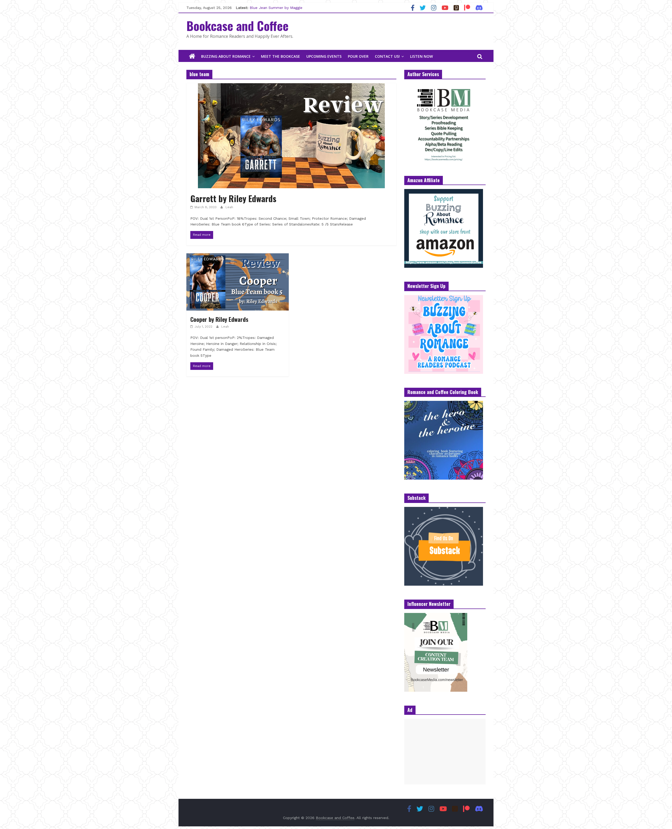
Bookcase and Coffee (237, 25)
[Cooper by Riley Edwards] (237, 256)
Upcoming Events (324, 56)
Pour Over (358, 56)
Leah (229, 207)
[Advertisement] (445, 751)
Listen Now (421, 56)
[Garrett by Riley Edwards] (291, 86)
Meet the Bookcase (280, 56)
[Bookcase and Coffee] (192, 56)
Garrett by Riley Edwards (233, 198)
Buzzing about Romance (226, 56)
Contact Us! (387, 56)
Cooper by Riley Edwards (219, 319)
